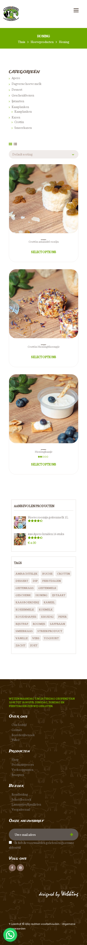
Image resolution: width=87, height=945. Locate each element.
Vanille (22, 638)
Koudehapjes (26, 616)
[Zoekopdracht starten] (69, 581)
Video (15, 739)
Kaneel (49, 602)
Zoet (33, 645)
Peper (62, 616)
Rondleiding (20, 794)
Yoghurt (51, 638)
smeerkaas (24, 631)
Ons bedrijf (19, 724)
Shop (15, 759)
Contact (17, 730)
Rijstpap (22, 624)
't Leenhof (15, 924)
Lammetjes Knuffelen (26, 804)
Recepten (18, 774)
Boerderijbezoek (23, 735)
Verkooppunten (22, 769)
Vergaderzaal (21, 809)
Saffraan (57, 624)
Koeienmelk (25, 609)
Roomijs (39, 624)
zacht (20, 645)
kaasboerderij (27, 602)
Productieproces (23, 764)
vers (35, 638)
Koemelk (46, 609)
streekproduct (49, 631)
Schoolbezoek (21, 799)
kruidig (47, 616)
